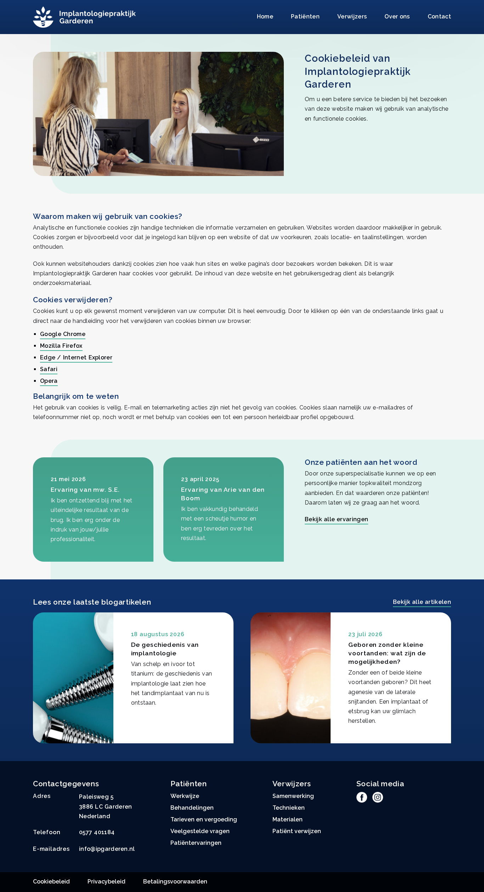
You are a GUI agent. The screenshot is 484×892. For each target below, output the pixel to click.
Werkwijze (184, 796)
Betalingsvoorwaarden (175, 881)
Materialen (287, 819)
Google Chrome (62, 334)
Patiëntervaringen (195, 842)
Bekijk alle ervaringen (336, 519)
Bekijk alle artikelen (422, 602)
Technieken (288, 807)
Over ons (397, 16)
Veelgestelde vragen (200, 831)
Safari (48, 369)
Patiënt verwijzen (296, 831)
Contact (439, 16)
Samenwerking (293, 796)
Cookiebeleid (51, 881)
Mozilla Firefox (61, 345)
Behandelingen (192, 807)
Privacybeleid (106, 881)
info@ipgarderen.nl (107, 849)
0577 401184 (96, 832)
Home (265, 16)
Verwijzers (352, 16)
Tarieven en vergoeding (203, 819)
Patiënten (305, 16)
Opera (49, 381)
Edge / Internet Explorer (76, 357)
